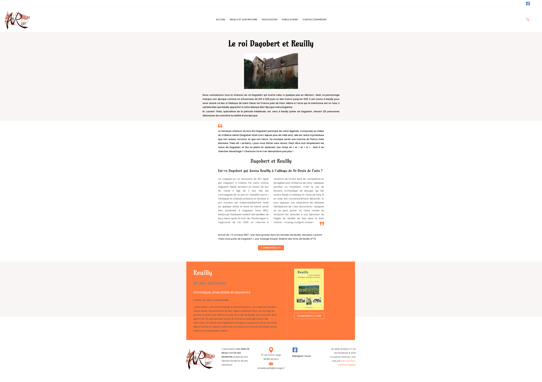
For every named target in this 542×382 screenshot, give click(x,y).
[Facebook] (528, 4)
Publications (290, 19)
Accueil (220, 19)
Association (269, 19)
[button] (528, 19)
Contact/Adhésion (314, 19)
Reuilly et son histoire (243, 19)
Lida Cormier (347, 360)
